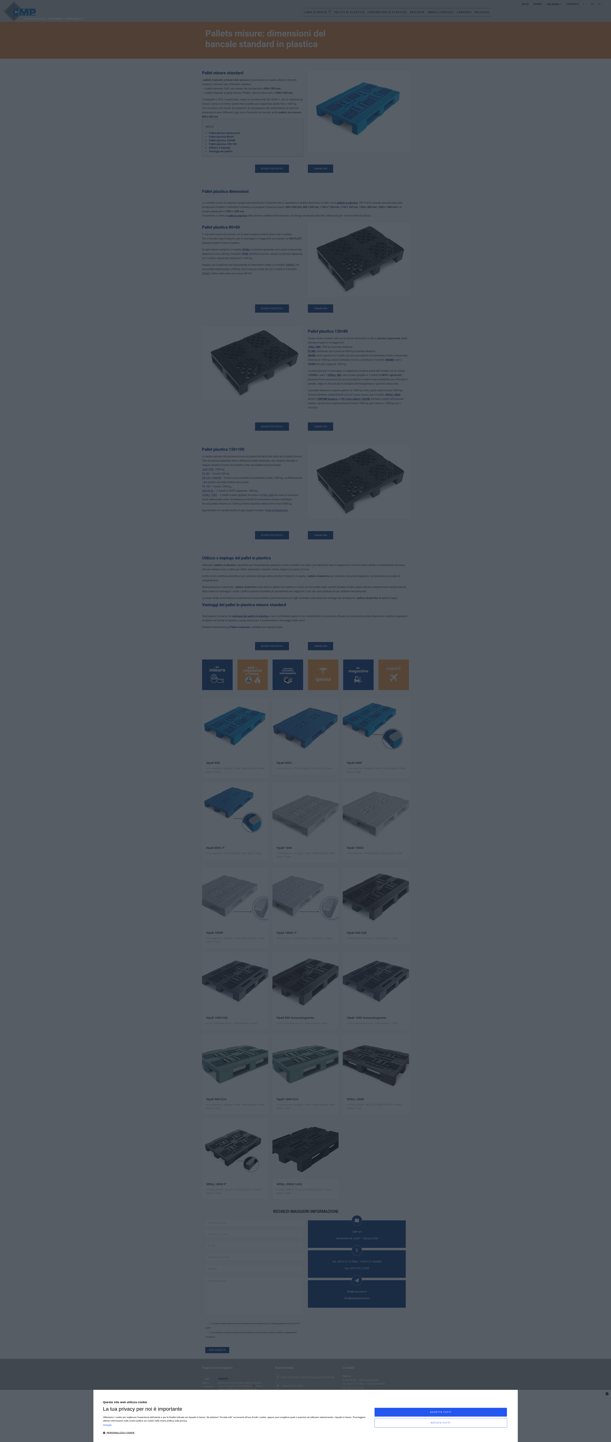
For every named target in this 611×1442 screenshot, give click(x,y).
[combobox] (607, 1393)
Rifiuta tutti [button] (441, 1422)
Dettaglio (107, 1425)
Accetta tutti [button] (440, 1412)
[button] (234, 1433)
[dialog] (305, 1416)
